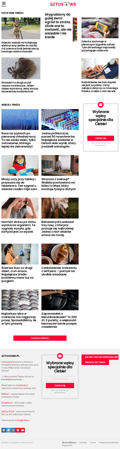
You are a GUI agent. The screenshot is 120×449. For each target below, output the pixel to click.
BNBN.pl (5, 394)
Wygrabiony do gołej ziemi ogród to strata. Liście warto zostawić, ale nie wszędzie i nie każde (58, 25)
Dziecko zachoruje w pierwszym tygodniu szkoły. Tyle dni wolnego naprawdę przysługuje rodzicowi (98, 46)
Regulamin (67, 445)
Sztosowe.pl (7, 362)
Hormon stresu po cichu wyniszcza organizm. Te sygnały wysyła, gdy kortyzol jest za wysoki (18, 227)
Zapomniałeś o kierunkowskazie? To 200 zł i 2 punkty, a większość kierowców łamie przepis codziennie (59, 320)
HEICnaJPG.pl (7, 411)
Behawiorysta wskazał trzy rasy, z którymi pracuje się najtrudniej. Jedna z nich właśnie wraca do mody (57, 228)
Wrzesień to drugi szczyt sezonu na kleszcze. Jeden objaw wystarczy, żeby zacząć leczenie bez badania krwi (19, 87)
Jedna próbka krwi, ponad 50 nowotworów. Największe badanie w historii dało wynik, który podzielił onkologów (58, 139)
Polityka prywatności (109, 442)
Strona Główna (69, 442)
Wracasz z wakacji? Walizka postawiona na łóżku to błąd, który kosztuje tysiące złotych (58, 184)
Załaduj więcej (40, 338)
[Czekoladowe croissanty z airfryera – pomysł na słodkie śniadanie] (59, 254)
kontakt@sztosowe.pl (11, 379)
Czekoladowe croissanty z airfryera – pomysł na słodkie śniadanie (59, 271)
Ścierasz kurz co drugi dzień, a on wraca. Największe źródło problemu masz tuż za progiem (17, 274)
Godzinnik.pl (21, 385)
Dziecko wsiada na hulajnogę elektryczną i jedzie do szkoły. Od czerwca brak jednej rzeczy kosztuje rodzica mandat (20, 47)
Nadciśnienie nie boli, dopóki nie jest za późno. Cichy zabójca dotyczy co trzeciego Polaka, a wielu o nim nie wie (100, 87)
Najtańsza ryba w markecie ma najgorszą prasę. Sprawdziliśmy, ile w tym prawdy (18, 319)
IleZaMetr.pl (6, 403)
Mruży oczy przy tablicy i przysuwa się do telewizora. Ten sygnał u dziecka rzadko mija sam (19, 184)
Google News (23, 420)
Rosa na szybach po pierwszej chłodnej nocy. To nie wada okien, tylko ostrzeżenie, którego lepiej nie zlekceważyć (18, 139)
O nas (93, 442)
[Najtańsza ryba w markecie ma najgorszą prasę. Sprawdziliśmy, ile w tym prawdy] (19, 300)
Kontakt (83, 442)
